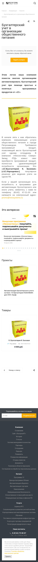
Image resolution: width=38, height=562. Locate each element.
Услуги (19, 503)
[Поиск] (35, 3)
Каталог (19, 474)
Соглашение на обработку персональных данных (19, 469)
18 (35, 248)
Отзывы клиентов (19, 460)
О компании (19, 430)
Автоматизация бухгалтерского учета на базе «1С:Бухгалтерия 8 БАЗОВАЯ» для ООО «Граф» (19, 293)
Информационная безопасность (19, 492)
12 (23, 248)
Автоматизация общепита (19, 483)
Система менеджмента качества (19, 442)
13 (25, 248)
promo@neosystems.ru (12, 198)
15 (29, 248)
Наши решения (19, 489)
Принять (8, 556)
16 (31, 248)
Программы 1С (19, 477)
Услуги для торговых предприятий (19, 521)
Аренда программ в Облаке (19, 480)
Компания (19, 427)
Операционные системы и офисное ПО (19, 498)
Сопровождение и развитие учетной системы (19, 509)
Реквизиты (19, 454)
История (19, 436)
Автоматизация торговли (19, 486)
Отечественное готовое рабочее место (19, 495)
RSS (34, 21)
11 (21, 248)
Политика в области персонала (19, 466)
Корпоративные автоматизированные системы (19, 512)
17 (33, 248)
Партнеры (19, 445)
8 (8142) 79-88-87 (19, 533)
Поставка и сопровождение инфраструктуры (19, 518)
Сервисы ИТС (19, 506)
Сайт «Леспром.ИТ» (19, 433)
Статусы (19, 439)
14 (27, 248)
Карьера (19, 451)
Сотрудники (19, 448)
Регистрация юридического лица (19, 524)
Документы (19, 463)
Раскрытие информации (19, 457)
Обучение (19, 515)
